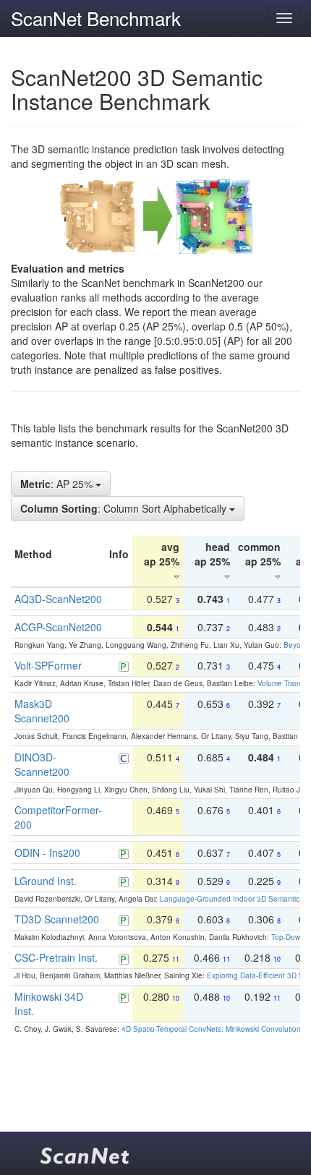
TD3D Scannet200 (56, 919)
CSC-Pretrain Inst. (56, 957)
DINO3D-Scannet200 (41, 764)
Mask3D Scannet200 (41, 710)
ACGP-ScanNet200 (58, 627)
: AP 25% (57, 484)
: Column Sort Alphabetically (124, 508)
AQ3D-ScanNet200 (58, 598)
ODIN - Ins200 (47, 852)
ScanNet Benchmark (96, 17)
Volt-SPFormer (48, 665)
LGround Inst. (45, 880)
